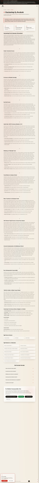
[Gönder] (29, 481)
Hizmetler (8, 9)
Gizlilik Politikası (6, 478)
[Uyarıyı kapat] (38, 1)
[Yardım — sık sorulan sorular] (37, 479)
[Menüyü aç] (37, 6)
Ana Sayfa (5, 9)
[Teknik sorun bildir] (37, 481)
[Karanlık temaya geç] (35, 6)
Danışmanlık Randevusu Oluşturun (11, 396)
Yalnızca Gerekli (11, 480)
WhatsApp (21, 396)
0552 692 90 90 (29, 396)
